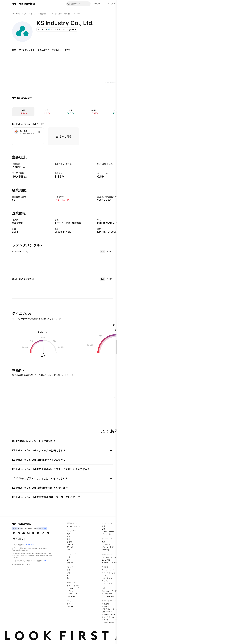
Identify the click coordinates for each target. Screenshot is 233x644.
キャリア (105, 581)
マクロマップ (72, 594)
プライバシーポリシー (110, 609)
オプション (71, 591)
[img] (73, 29)
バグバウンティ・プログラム (113, 620)
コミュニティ (112, 4)
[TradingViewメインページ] (21, 524)
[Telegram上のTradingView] (38, 533)
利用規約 (105, 604)
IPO (68, 578)
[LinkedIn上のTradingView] (33, 533)
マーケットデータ (108, 532)
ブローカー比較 (108, 547)
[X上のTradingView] (14, 533)
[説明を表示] (21, 164)
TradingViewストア (109, 591)
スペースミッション (109, 573)
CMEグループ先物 (109, 557)
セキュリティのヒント (110, 617)
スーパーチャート (73, 526)
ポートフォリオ (73, 586)
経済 (68, 570)
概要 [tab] (14, 50)
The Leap (105, 550)
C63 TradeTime (108, 596)
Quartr (44, 561)
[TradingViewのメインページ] (23, 4)
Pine (68, 550)
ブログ (104, 575)
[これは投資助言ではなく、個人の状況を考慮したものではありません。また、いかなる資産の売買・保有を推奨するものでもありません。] (59, 318)
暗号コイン (71, 542)
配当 (68, 575)
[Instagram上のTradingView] (28, 533)
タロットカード (108, 594)
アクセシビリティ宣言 (110, 614)
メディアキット (108, 583)
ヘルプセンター (108, 578)
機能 (103, 526)
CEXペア (70, 544)
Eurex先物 (106, 560)
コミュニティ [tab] (43, 50)
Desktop (70, 606)
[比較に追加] (39, 132)
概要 (103, 542)
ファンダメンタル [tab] (26, 50)
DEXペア (70, 547)
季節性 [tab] (67, 50)
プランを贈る (107, 534)
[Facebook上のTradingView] (18, 533)
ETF (68, 536)
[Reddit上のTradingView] (48, 533)
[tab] (102, 251)
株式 (68, 534)
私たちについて (108, 570)
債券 (68, 539)
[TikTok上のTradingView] (43, 533)
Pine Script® (71, 596)
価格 (103, 529)
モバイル (70, 604)
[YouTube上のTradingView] (23, 533)
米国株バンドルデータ (110, 563)
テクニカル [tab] (57, 50)
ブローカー (106, 544)
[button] (104, 3)
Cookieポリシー (108, 612)
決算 (68, 573)
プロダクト (98, 4)
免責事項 (105, 606)
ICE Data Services (29, 545)
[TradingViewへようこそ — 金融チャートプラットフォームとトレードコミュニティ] (22, 98)
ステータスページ (108, 622)
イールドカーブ (73, 588)
